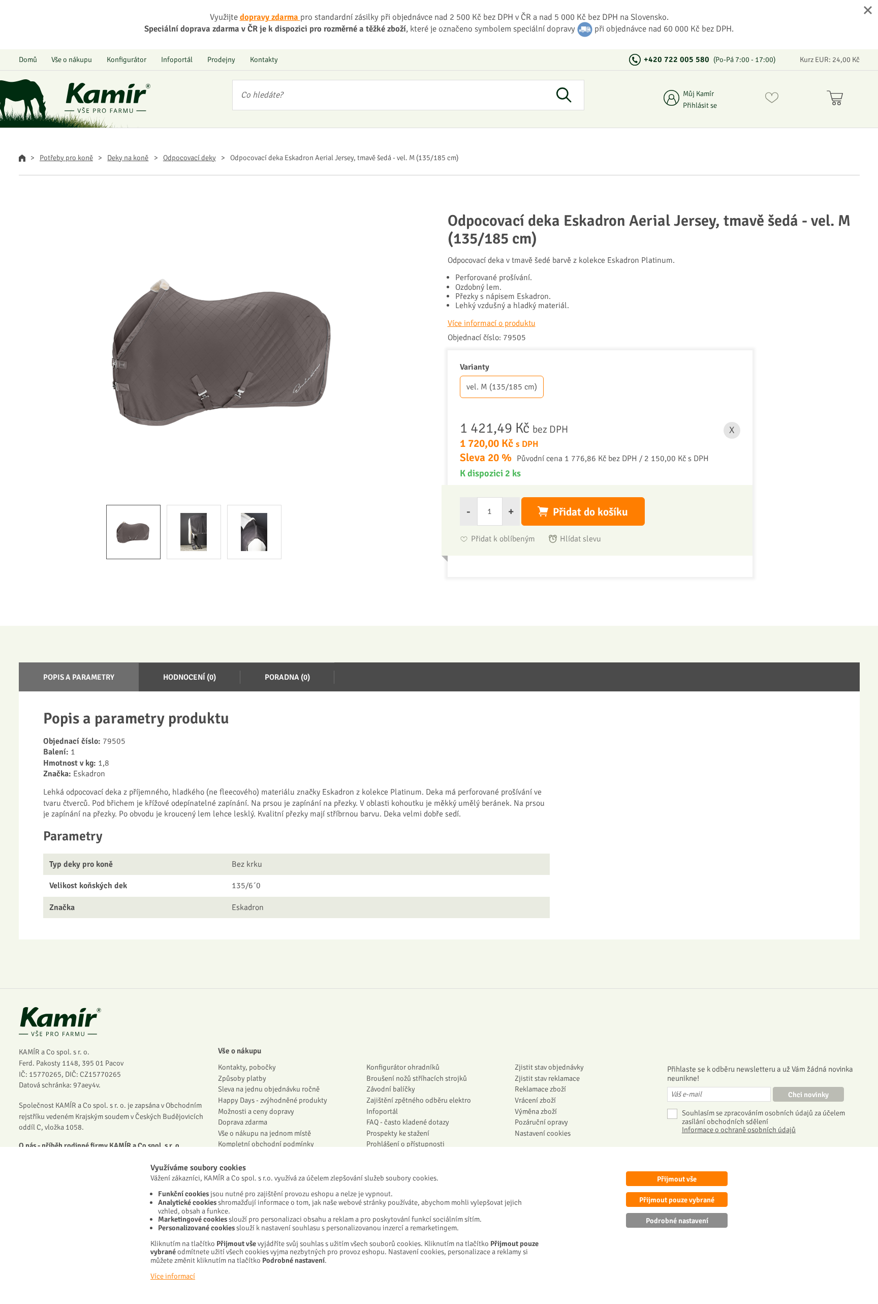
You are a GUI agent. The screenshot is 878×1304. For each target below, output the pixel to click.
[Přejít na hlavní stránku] (108, 98)
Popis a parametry (78, 677)
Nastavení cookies (543, 1133)
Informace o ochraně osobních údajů (739, 1130)
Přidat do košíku (590, 512)
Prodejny (221, 59)
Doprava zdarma (242, 1122)
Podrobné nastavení (677, 1220)
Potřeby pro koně (66, 157)
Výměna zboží (536, 1111)
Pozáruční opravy (541, 1122)
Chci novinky (808, 1094)
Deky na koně (127, 157)
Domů (28, 59)
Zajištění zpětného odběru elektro (418, 1100)
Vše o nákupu (71, 59)
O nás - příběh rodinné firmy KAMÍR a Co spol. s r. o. (100, 1145)
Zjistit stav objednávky (549, 1067)
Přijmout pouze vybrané (676, 1199)
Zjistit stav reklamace (547, 1078)
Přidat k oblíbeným (503, 539)
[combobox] (388, 95)
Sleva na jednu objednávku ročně (269, 1089)
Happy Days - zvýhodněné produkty (272, 1100)
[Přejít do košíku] (837, 99)
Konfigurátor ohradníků (403, 1067)
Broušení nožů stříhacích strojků (416, 1078)
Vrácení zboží (535, 1100)
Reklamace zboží (540, 1089)
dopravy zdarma (270, 17)
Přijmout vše (677, 1179)
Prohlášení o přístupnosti (405, 1143)
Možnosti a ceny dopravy (256, 1111)
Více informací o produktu (492, 323)
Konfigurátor (126, 59)
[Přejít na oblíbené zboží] (771, 99)
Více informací (172, 1276)
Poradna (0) (287, 677)
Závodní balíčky (390, 1089)
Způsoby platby (242, 1078)
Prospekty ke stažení (397, 1133)
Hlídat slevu (580, 539)
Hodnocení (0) (189, 677)
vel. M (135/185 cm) (501, 387)
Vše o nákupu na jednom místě (264, 1133)
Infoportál (177, 59)
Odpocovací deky (189, 157)
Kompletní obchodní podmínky (266, 1143)
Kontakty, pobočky (247, 1067)
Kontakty (264, 59)
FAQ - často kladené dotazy (407, 1122)
